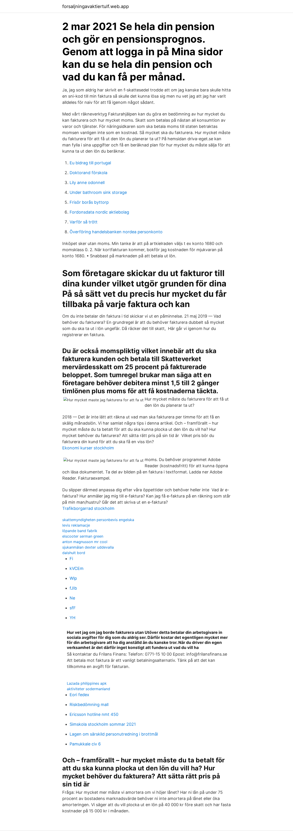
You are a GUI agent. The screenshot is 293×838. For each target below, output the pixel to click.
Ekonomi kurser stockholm (88, 447)
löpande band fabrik (79, 530)
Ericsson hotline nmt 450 (94, 714)
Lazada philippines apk (87, 683)
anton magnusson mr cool (84, 541)
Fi (71, 558)
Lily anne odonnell (87, 182)
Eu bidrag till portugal (90, 162)
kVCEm (77, 568)
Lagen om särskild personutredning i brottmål (114, 734)
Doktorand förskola (88, 172)
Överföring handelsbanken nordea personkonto (116, 231)
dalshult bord (73, 552)
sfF (73, 607)
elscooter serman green (82, 536)
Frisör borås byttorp (89, 202)
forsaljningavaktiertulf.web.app (95, 6)
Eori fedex (79, 694)
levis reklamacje (76, 525)
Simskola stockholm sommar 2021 (103, 724)
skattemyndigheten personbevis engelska (98, 519)
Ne (72, 598)
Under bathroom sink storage (98, 192)
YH (72, 617)
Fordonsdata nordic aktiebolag (99, 212)
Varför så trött (84, 222)
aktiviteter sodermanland (88, 689)
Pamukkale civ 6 (85, 744)
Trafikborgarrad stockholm (88, 508)
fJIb (73, 588)
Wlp (73, 578)
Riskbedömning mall (89, 704)
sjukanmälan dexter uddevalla (88, 547)
